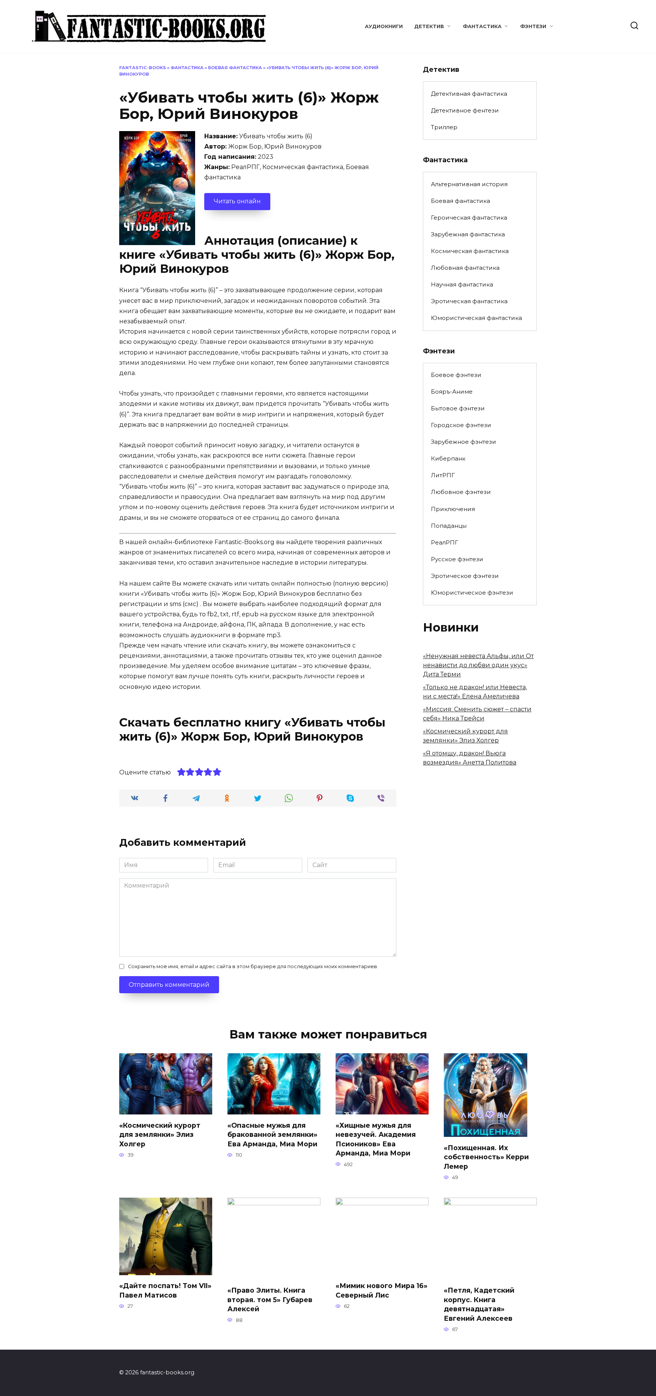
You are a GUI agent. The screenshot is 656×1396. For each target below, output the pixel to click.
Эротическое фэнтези (465, 575)
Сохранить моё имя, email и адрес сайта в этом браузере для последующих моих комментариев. (253, 966)
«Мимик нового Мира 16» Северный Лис (381, 1290)
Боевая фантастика (235, 67)
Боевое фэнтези (456, 374)
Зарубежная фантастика (468, 234)
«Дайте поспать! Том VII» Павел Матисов (165, 1290)
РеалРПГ (444, 542)
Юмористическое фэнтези (472, 592)
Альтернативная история (469, 184)
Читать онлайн (237, 201)
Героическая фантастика (469, 217)
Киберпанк (448, 458)
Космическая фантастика (470, 251)
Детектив (429, 26)
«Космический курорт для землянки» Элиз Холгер (159, 1134)
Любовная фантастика (465, 267)
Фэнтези (533, 26)
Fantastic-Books (142, 67)
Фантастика (482, 26)
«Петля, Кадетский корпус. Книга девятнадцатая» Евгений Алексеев (479, 1304)
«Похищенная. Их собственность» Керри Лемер (486, 1156)
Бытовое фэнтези (458, 408)
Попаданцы (449, 525)
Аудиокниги (384, 26)
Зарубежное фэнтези (463, 441)
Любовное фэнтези (461, 491)
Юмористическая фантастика (476, 317)
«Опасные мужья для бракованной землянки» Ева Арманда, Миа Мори (272, 1134)
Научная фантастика (462, 284)
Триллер (444, 127)
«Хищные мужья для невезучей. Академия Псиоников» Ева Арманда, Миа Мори (376, 1139)
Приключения (453, 509)
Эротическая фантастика (469, 301)
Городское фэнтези (461, 425)
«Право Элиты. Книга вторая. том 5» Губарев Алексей (269, 1299)
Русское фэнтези (457, 559)
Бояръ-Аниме (452, 391)
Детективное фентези (465, 110)
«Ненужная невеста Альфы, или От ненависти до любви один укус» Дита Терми (478, 665)
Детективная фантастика (469, 93)
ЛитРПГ (443, 475)
